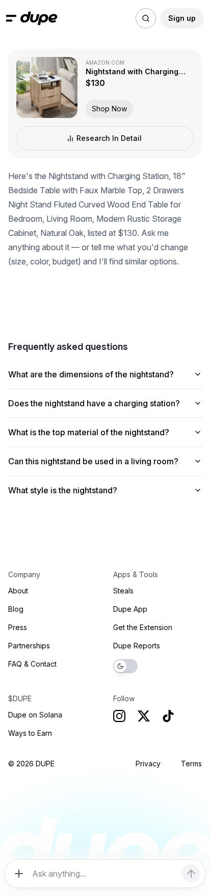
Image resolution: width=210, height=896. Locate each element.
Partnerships (29, 645)
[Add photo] (19, 873)
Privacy (148, 763)
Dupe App (130, 609)
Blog (15, 609)
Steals (123, 590)
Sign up (182, 18)
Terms (191, 763)
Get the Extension (142, 627)
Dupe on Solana (35, 714)
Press (17, 627)
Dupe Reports (136, 645)
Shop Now (109, 108)
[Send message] (191, 873)
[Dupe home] (39, 18)
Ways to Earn (30, 733)
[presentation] (105, 448)
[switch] (125, 666)
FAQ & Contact (32, 664)
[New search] (146, 18)
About (18, 590)
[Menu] (11, 18)
